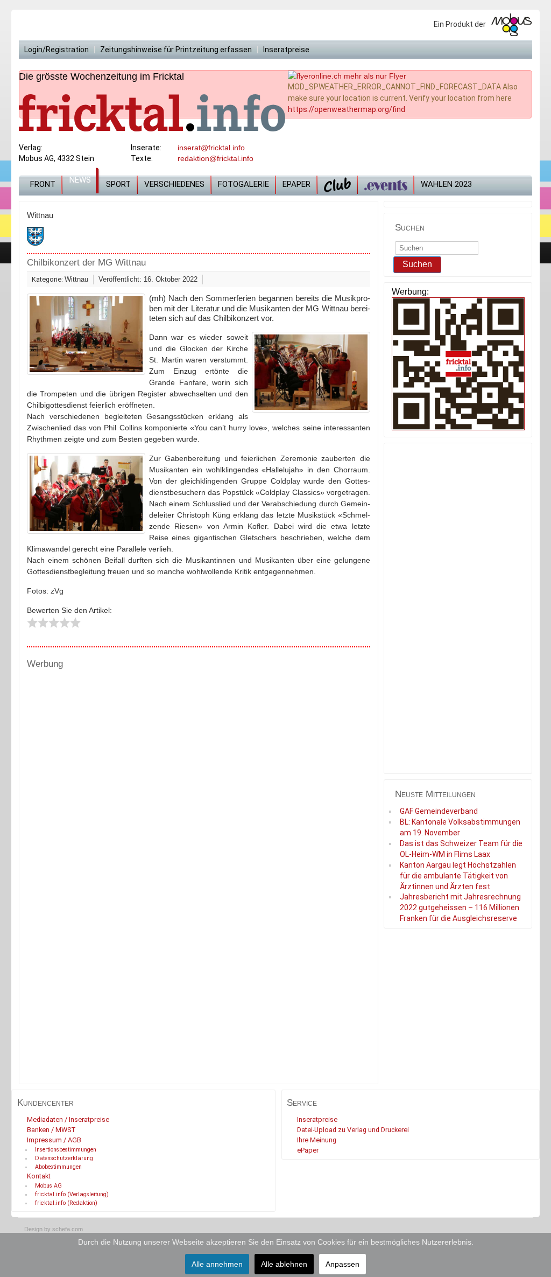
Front (42, 184)
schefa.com (67, 1229)
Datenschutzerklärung (64, 1158)
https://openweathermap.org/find (346, 109)
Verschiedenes (174, 184)
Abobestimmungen (58, 1166)
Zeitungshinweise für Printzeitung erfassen (176, 49)
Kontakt (39, 1176)
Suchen (417, 264)
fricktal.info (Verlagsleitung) (72, 1194)
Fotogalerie (243, 184)
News (80, 180)
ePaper (296, 184)
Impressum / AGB (54, 1140)
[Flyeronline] (347, 75)
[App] (458, 365)
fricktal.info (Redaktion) (66, 1202)
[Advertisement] (198, 758)
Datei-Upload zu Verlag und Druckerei (353, 1130)
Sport (118, 184)
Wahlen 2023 (446, 184)
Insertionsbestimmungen (65, 1149)
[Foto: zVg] (86, 334)
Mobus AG (48, 1185)
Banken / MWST (51, 1130)
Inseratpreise (286, 49)
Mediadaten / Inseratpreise (68, 1119)
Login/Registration (56, 49)
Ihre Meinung (316, 1140)
